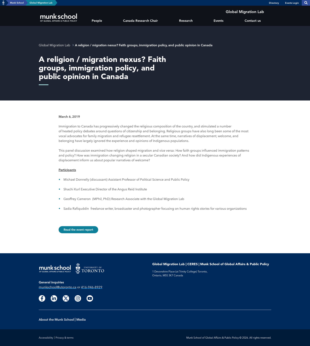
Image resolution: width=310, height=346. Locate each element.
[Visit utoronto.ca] (3, 2)
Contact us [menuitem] (253, 21)
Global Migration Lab (41, 2)
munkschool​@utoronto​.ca (57, 287)
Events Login (292, 2)
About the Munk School (56, 319)
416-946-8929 (91, 287)
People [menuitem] (97, 21)
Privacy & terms (64, 337)
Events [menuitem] (218, 21)
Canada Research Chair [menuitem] (140, 21)
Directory (274, 2)
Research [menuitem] (186, 21)
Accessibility (46, 337)
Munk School (17, 2)
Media (81, 319)
